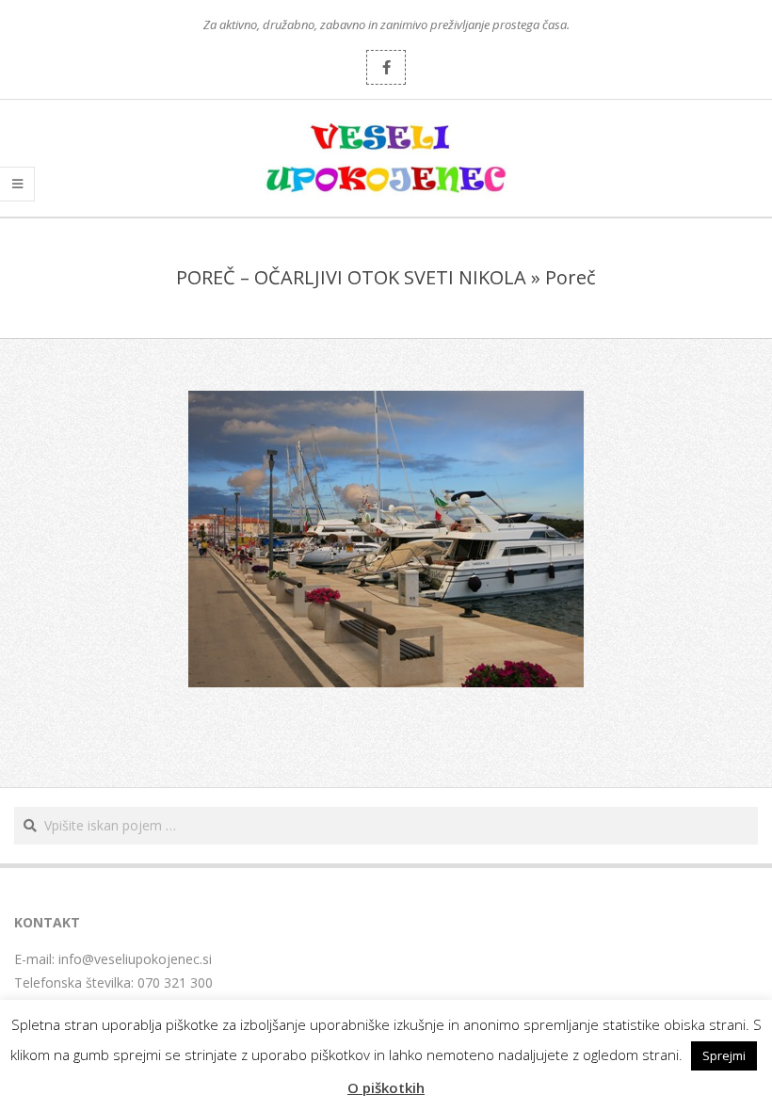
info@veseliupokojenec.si (135, 959)
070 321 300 (175, 982)
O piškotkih (386, 1087)
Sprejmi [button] (724, 1055)
